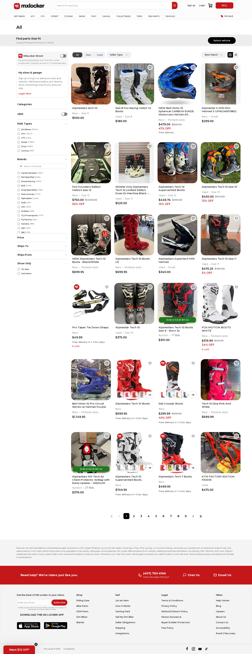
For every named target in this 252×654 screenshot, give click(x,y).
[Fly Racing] (19, 220)
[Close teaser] (36, 644)
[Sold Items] (19, 273)
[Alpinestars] (19, 198)
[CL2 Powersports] (19, 215)
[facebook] (187, 649)
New (88, 55)
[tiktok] (206, 649)
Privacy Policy (169, 606)
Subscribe (59, 602)
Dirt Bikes (81, 617)
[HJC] (19, 207)
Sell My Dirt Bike (124, 617)
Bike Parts (82, 606)
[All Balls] (19, 211)
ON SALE (228, 16)
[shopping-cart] (210, 5)
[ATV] (19, 134)
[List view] (235, 55)
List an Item (122, 600)
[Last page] (201, 516)
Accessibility (223, 628)
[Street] (19, 142)
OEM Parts (82, 611)
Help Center (223, 600)
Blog (218, 606)
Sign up (191, 5)
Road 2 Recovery (225, 633)
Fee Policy (167, 628)
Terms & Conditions (172, 600)
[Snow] (19, 146)
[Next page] (193, 516)
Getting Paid (122, 611)
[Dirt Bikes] (19, 129)
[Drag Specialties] (19, 190)
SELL (224, 5)
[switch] (63, 56)
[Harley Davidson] (19, 173)
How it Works (122, 606)
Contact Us (222, 622)
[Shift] (19, 203)
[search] (174, 5)
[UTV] (19, 138)
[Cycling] (19, 151)
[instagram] (193, 649)
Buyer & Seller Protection (175, 622)
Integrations (122, 633)
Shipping (120, 628)
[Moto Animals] (19, 194)
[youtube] (200, 649)
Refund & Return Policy (174, 611)
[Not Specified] (19, 177)
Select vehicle (221, 40)
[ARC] (19, 228)
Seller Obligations (125, 622)
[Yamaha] (19, 224)
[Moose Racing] (19, 181)
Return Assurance (171, 617)
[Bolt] (19, 186)
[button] (42, 104)
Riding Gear (82, 600)
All (77, 55)
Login (202, 5)
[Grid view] (230, 55)
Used (100, 55)
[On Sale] (19, 269)
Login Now (25, 93)
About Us (221, 617)
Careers (220, 611)
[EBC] (19, 232)
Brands (80, 622)
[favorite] (107, 67)
